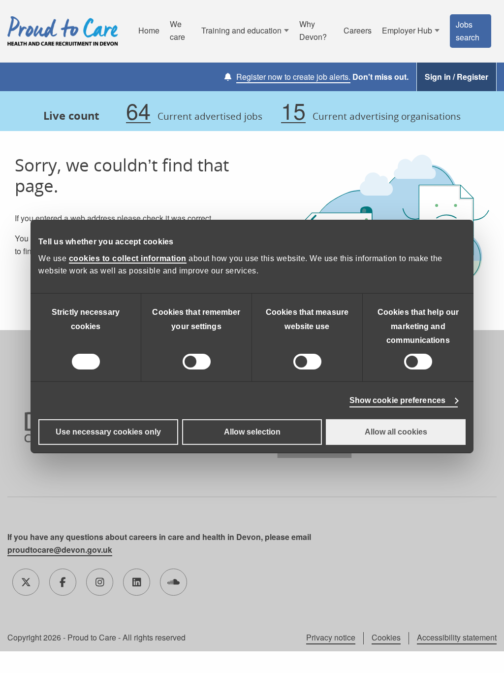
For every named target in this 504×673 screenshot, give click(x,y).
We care (177, 30)
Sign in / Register (456, 76)
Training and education (241, 30)
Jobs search (467, 31)
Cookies (386, 637)
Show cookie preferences (397, 400)
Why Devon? (313, 30)
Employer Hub (407, 30)
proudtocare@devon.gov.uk (59, 549)
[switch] (197, 362)
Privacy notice (330, 637)
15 (293, 111)
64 (138, 111)
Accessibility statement (457, 637)
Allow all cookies (396, 432)
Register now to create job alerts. (293, 76)
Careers (358, 30)
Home (148, 30)
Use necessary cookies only (108, 432)
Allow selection (252, 432)
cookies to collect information (128, 258)
